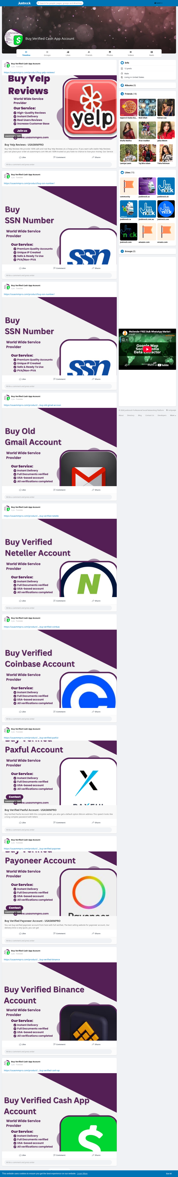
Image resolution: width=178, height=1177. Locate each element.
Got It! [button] (169, 1174)
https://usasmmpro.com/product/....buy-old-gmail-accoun (32, 405)
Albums (129, 85)
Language (172, 410)
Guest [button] (158, 3)
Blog (140, 415)
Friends (129, 94)
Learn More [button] (82, 1173)
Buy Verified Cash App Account (49, 38)
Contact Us (149, 415)
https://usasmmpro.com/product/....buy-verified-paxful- (31, 737)
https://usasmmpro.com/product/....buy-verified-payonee (32, 848)
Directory (130, 415)
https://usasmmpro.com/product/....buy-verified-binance (32, 959)
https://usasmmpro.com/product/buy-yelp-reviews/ (29, 72)
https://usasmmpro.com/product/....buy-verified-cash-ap (32, 1070)
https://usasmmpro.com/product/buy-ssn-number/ (29, 183)
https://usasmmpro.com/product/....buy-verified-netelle (31, 515)
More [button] (172, 415)
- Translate (19, 66)
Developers (162, 415)
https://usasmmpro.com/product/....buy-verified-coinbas (32, 626)
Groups (128, 251)
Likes (127, 172)
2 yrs (13, 66)
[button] (60, 3)
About (121, 415)
